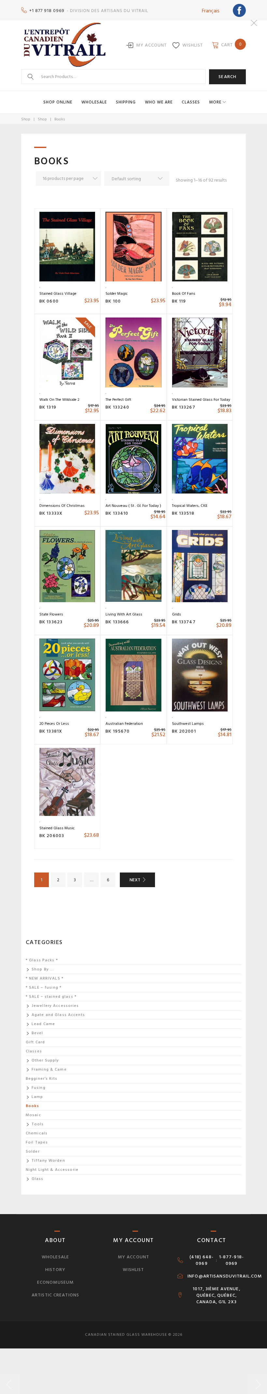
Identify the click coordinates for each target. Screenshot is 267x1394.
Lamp (37, 1097)
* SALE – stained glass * (51, 996)
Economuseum (55, 1282)
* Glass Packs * (42, 960)
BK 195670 (117, 731)
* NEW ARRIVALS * (44, 978)
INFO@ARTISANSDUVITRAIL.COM (225, 1276)
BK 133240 (117, 407)
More (215, 102)
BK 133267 (183, 407)
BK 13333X (51, 513)
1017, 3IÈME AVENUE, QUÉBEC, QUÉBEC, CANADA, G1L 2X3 (216, 1295)
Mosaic (33, 1115)
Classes (191, 102)
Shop (25, 119)
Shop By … (43, 969)
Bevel (37, 1033)
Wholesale (94, 102)
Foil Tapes (37, 1142)
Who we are (159, 102)
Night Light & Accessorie (52, 1169)
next (135, 880)
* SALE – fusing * (44, 987)
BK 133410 (116, 513)
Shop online (57, 102)
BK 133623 (51, 622)
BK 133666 (117, 622)
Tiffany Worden (48, 1160)
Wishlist (192, 45)
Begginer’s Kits (41, 1078)
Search (227, 76)
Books (32, 1106)
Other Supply (45, 1060)
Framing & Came (49, 1069)
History (55, 1269)
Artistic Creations (55, 1295)
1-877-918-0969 (231, 1260)
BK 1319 (47, 407)
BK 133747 (184, 622)
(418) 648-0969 (202, 1260)
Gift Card (35, 1042)
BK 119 (179, 301)
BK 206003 (51, 835)
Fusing (39, 1087)
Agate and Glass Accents (58, 1015)
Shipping (126, 102)
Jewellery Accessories (55, 1005)
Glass (38, 1179)
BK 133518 (183, 513)
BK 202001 (184, 731)
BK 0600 (49, 301)
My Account (151, 45)
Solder (33, 1151)
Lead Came (43, 1024)
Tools (38, 1124)
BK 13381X (50, 731)
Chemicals (37, 1133)
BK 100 (113, 301)
